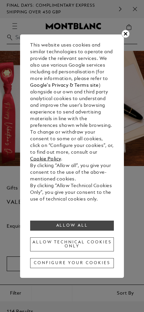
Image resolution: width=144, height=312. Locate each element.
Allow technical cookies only (72, 244)
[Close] (126, 34)
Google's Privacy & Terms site (64, 85)
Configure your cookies (72, 263)
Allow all (72, 226)
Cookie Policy (45, 159)
